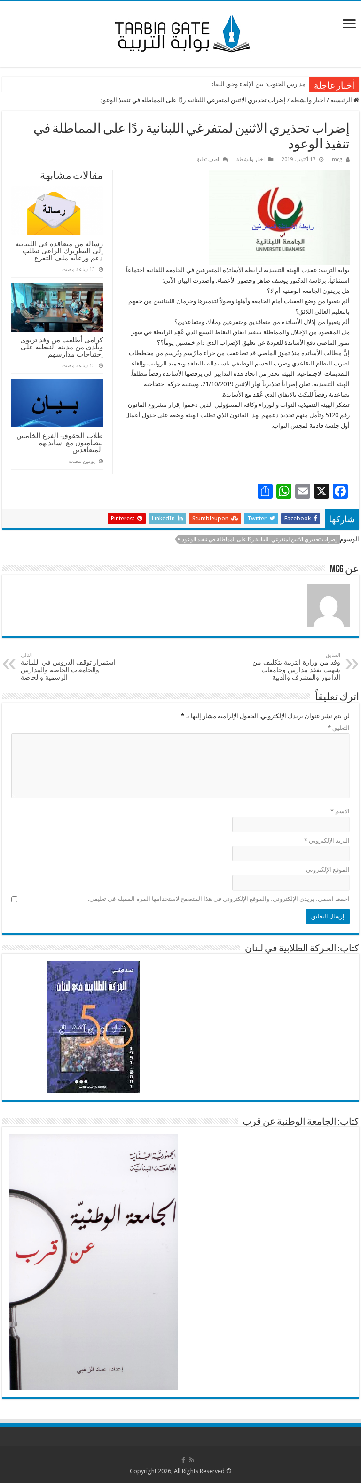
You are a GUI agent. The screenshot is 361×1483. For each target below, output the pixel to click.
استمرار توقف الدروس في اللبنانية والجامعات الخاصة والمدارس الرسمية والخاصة (68, 666)
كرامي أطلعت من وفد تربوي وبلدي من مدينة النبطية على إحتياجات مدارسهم (61, 347)
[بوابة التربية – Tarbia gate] (180, 32)
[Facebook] (183, 1460)
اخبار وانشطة (308, 100)
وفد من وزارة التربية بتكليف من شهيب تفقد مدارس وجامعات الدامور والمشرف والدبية (296, 666)
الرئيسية (341, 100)
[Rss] (191, 1460)
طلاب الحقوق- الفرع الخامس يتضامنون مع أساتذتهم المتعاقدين (59, 442)
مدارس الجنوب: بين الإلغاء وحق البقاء (258, 84)
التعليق (339, 727)
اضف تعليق (207, 159)
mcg (337, 159)
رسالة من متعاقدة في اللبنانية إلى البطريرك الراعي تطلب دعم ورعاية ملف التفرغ (59, 251)
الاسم (340, 811)
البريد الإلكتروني (327, 840)
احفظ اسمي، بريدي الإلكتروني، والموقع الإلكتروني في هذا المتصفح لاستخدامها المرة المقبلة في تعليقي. (219, 898)
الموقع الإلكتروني (328, 869)
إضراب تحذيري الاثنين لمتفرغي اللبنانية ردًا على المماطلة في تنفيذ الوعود (259, 539)
